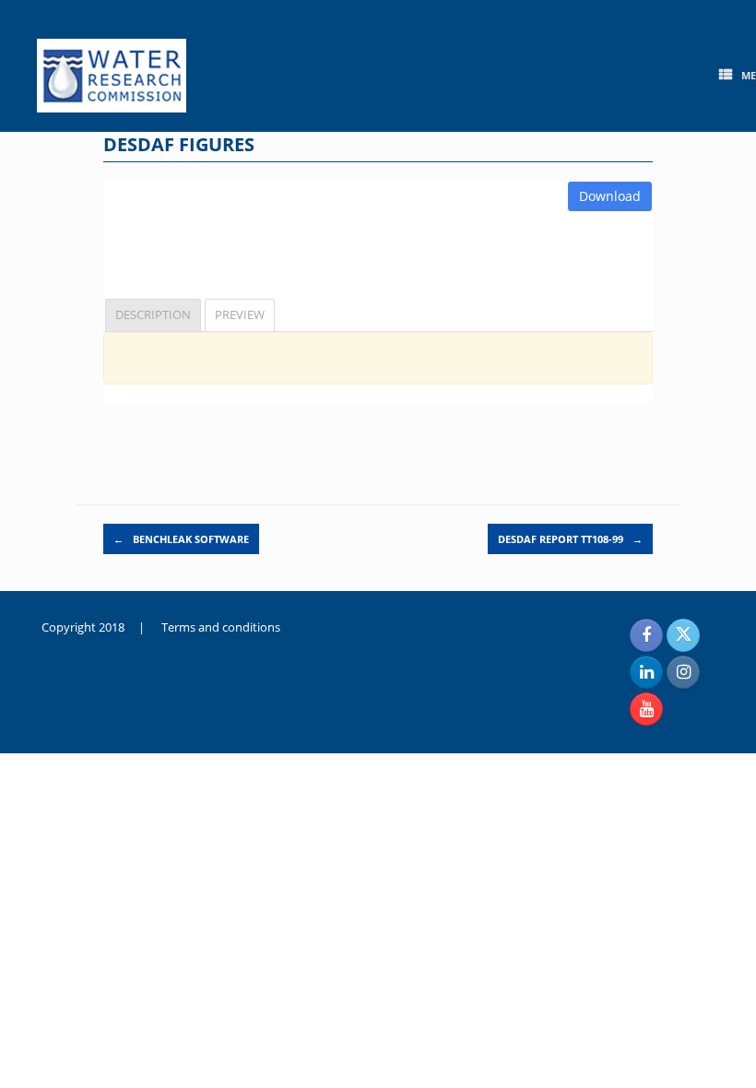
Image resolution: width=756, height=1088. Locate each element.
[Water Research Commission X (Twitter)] (683, 635)
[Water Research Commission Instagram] (683, 672)
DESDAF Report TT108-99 (570, 539)
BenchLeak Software (181, 539)
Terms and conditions (220, 627)
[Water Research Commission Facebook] (646, 635)
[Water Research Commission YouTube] (646, 709)
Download (610, 196)
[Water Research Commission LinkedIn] (646, 672)
